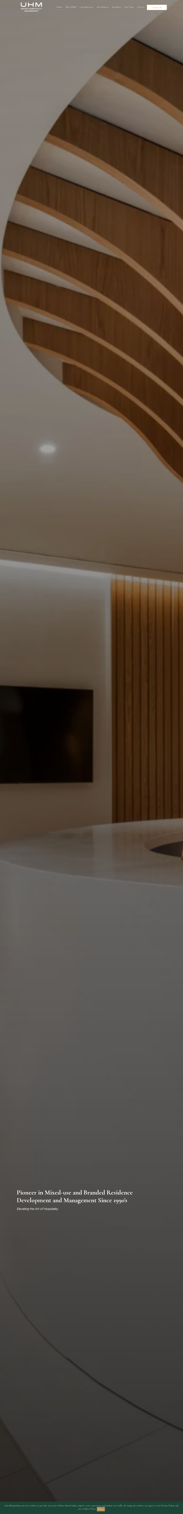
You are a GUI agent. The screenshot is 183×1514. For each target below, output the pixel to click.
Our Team (129, 7)
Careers (140, 7)
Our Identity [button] (103, 7)
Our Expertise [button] (86, 7)
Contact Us (157, 7)
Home (59, 7)
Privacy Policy (168, 1505)
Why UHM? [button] (71, 7)
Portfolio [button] (116, 7)
